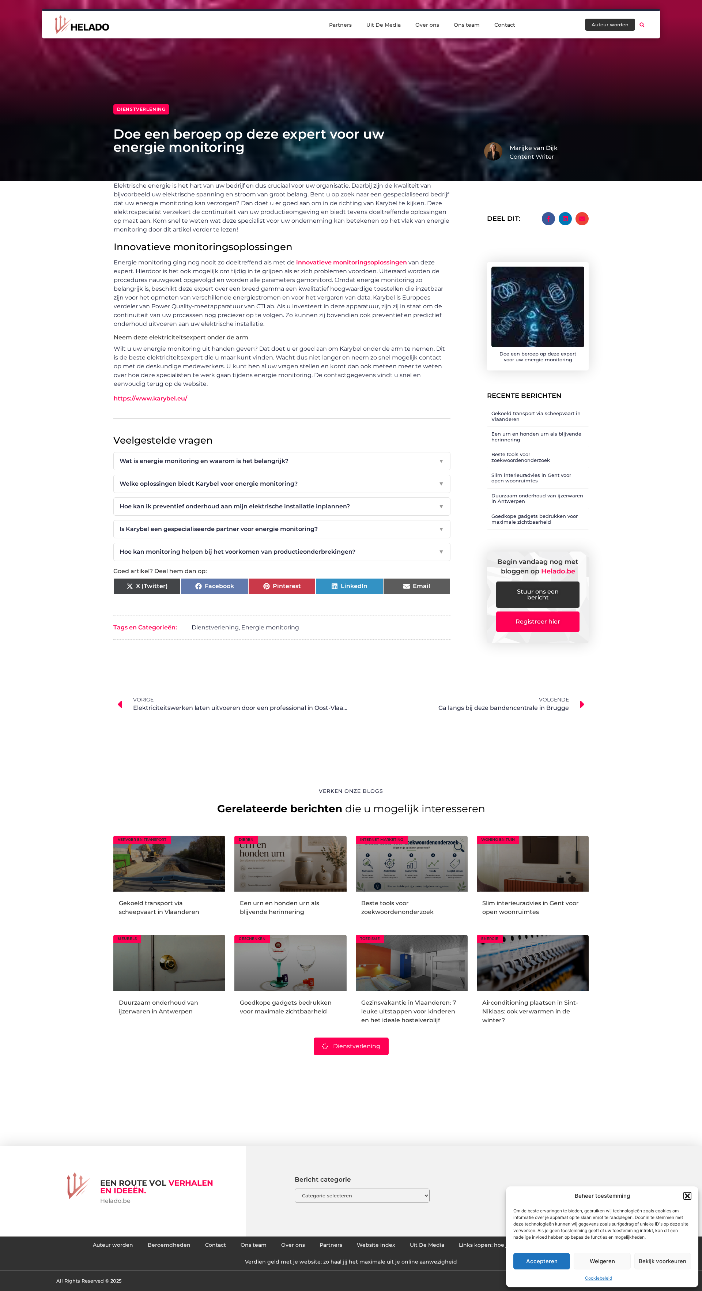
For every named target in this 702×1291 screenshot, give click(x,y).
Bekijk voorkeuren (662, 1261)
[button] (687, 1196)
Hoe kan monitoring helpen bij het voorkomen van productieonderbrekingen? (282, 551)
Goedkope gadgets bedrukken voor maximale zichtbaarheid (534, 519)
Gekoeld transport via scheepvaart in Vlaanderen (536, 416)
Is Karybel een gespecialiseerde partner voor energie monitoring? (282, 529)
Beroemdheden (169, 1245)
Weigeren (602, 1261)
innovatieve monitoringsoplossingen (351, 262)
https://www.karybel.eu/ (150, 398)
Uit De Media (383, 25)
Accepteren (542, 1261)
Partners (340, 25)
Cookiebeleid (598, 1278)
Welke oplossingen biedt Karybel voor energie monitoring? (282, 483)
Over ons (427, 25)
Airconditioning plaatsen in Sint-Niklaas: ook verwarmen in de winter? (530, 1011)
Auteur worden (113, 1245)
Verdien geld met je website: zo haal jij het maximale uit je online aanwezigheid (351, 1261)
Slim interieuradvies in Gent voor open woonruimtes (531, 478)
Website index (376, 1245)
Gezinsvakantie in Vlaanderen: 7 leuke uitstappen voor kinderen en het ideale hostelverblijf (408, 1011)
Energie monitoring (270, 627)
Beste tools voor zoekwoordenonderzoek (520, 457)
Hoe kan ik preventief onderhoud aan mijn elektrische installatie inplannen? (282, 506)
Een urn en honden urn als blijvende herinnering (536, 437)
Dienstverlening (141, 109)
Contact (504, 25)
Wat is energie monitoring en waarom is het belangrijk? (282, 461)
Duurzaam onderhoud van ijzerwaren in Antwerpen (537, 498)
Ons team (467, 25)
